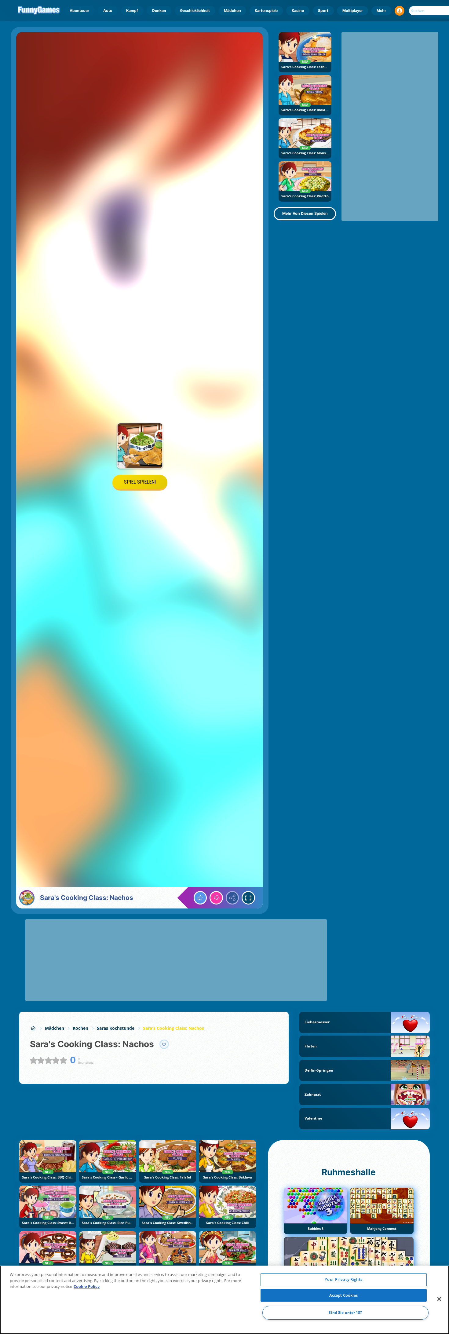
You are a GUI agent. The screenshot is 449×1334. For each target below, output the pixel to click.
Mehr (381, 10)
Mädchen (232, 10)
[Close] (439, 1299)
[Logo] (39, 10)
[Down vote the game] (216, 898)
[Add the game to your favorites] (164, 1044)
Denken (159, 10)
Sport (323, 10)
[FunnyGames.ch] (33, 1028)
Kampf (132, 10)
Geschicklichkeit (195, 10)
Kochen (80, 1028)
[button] (399, 11)
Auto (107, 10)
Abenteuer (79, 10)
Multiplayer (352, 10)
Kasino (298, 10)
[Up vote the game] (200, 898)
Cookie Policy (87, 1286)
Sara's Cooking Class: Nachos (173, 1028)
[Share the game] (232, 898)
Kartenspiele (266, 10)
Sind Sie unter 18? (345, 1312)
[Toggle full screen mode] (248, 898)
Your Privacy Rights (343, 1279)
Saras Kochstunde (115, 1028)
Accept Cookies (343, 1295)
